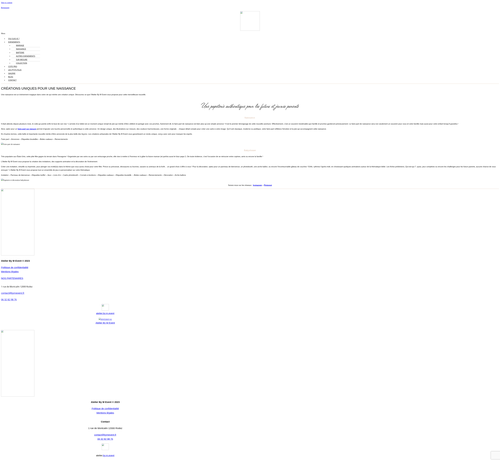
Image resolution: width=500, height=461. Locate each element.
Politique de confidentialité (14, 267)
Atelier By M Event (105, 323)
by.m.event (108, 455)
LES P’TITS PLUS (14, 70)
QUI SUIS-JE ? (13, 38)
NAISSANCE (21, 49)
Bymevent (5, 8)
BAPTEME (20, 52)
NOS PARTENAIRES (12, 278)
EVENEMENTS (14, 42)
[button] (250, 33)
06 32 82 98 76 (9, 299)
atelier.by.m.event (105, 313)
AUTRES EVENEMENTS (25, 56)
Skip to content (6, 3)
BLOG (10, 76)
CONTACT (12, 80)
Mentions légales (10, 271)
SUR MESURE (21, 59)
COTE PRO (12, 66)
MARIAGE (20, 45)
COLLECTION (21, 63)
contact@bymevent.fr (12, 293)
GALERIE (11, 73)
